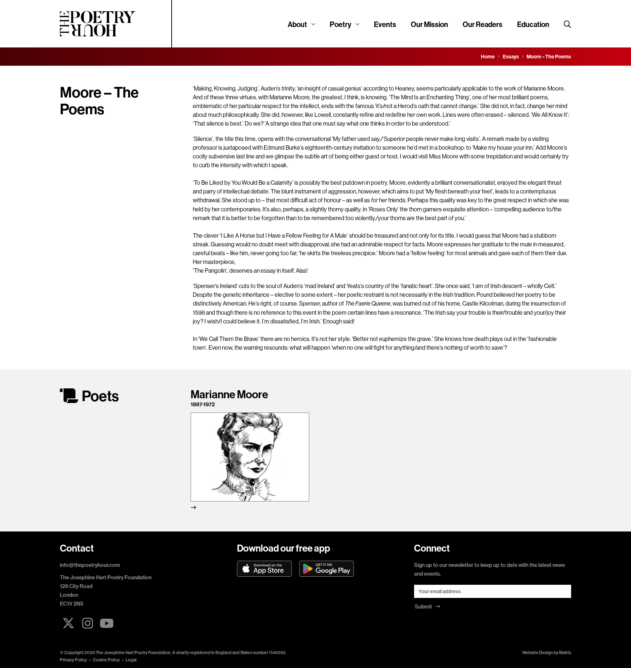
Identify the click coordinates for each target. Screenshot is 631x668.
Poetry (340, 24)
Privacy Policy (73, 660)
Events (385, 24)
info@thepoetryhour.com (90, 564)
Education (533, 24)
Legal (131, 660)
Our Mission (429, 24)
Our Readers (482, 24)
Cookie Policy (106, 660)
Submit (424, 606)
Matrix (565, 652)
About (297, 24)
